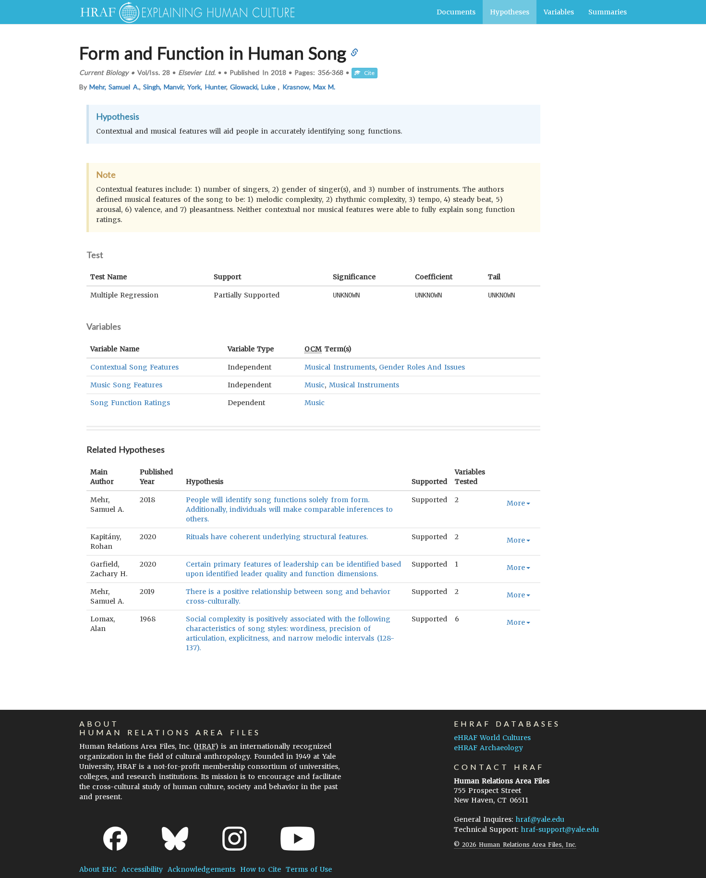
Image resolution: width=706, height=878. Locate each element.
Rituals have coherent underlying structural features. (277, 536)
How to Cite (260, 869)
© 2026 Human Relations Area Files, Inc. (515, 844)
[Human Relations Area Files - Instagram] (234, 838)
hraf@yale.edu (540, 819)
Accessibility (142, 869)
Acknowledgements (201, 869)
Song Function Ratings (130, 402)
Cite (367, 72)
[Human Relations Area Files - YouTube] (297, 838)
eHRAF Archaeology (488, 747)
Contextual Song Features (134, 367)
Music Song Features (126, 385)
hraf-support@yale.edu (560, 829)
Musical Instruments (339, 367)
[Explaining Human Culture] (183, 12)
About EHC (98, 869)
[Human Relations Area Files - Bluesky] (175, 838)
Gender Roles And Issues (422, 367)
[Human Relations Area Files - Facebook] (115, 838)
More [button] (516, 503)
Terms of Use (309, 869)
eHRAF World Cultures (492, 737)
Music (314, 385)
